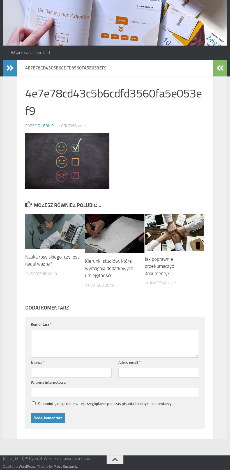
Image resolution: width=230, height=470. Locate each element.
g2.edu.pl (47, 126)
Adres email (129, 362)
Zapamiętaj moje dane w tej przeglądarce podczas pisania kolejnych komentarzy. (105, 403)
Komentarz (41, 324)
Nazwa (38, 362)
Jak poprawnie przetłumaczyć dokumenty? (159, 266)
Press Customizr (66, 466)
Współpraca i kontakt (30, 52)
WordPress (27, 466)
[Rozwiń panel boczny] (10, 68)
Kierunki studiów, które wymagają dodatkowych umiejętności (109, 268)
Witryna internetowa (48, 382)
